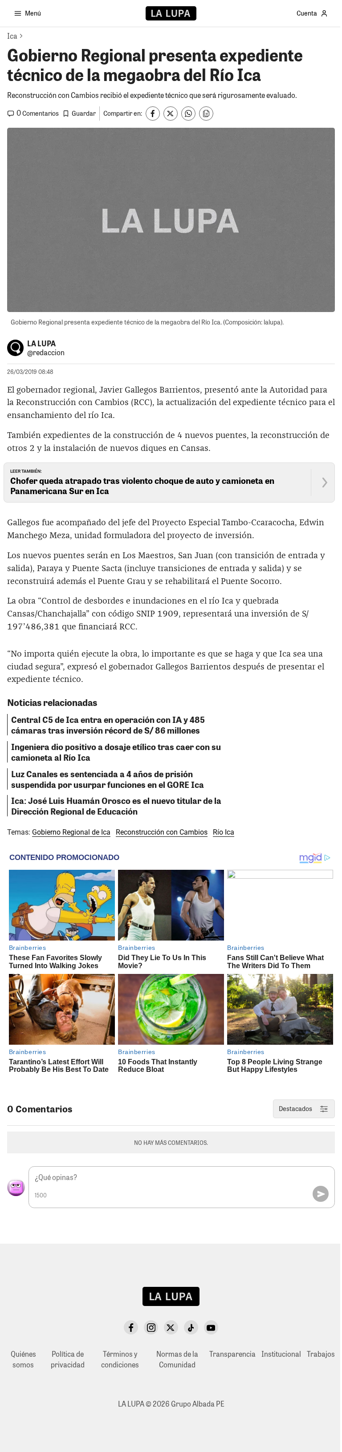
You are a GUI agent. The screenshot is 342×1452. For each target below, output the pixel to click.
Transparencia (232, 1354)
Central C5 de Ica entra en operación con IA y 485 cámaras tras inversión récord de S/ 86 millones (108, 725)
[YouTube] (211, 1327)
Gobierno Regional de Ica (71, 832)
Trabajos (321, 1354)
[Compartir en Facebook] (153, 113)
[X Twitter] (171, 1327)
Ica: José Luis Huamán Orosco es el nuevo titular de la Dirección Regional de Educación (116, 806)
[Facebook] (131, 1327)
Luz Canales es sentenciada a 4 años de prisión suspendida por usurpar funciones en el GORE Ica (107, 779)
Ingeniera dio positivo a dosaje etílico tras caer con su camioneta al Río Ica (116, 752)
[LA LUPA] (171, 13)
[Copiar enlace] (206, 113)
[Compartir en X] (170, 113)
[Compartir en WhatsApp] (188, 113)
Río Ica (223, 832)
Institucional (281, 1354)
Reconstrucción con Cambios (162, 832)
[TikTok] (191, 1327)
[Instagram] (151, 1327)
